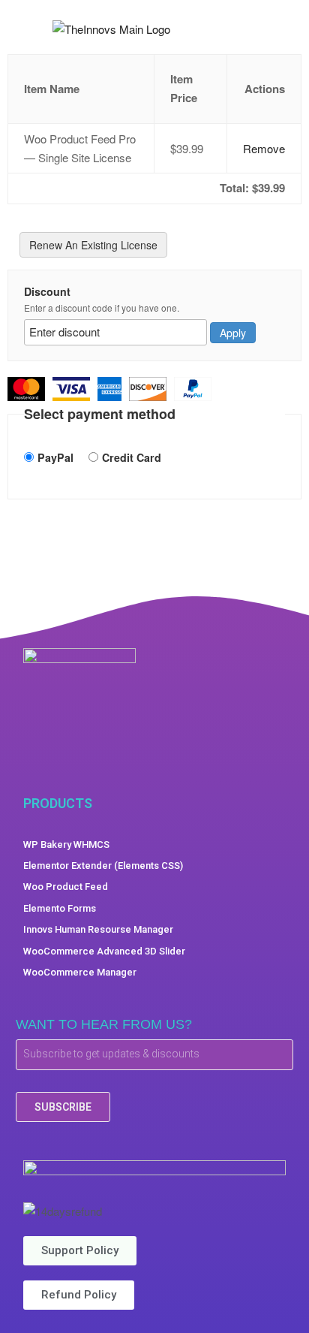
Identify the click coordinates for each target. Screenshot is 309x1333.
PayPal (56, 457)
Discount (47, 291)
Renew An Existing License (93, 244)
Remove (264, 148)
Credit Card (131, 457)
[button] (286, 29)
